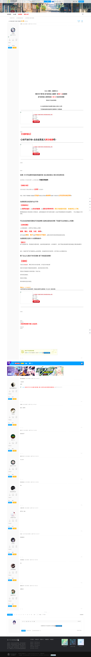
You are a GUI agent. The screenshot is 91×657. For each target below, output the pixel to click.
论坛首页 (9, 14)
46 (9, 39)
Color (24, 621)
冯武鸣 (13, 414)
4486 (16, 571)
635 (13, 442)
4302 (16, 494)
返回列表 (81, 614)
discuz (60, 1)
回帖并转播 (29, 630)
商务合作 (37, 639)
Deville (13, 543)
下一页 (44, 614)
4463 (16, 545)
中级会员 (9, 393)
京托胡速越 (13, 569)
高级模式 (79, 621)
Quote (30, 621)
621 (13, 468)
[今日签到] (90, 201)
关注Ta (22, 363)
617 (13, 416)
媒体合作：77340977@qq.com (35, 643)
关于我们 (32, 639)
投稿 (82, 1)
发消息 (14, 47)
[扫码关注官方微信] (90, 330)
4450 (16, 597)
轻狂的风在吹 (13, 491)
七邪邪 (13, 33)
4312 (16, 416)
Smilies (34, 621)
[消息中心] (90, 207)
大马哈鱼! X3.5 (23, 653)
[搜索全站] (90, 210)
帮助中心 (42, 639)
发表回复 (23, 630)
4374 (16, 468)
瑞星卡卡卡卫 (13, 465)
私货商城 (20, 14)
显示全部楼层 (28, 378)
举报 (81, 357)
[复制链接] (26, 21)
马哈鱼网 (7, 18)
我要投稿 (47, 639)
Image (26, 621)
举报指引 (52, 639)
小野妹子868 (13, 517)
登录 (28, 352)
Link (28, 621)
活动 (56, 1)
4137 (12, 526)
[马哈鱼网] (12, 1)
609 (13, 494)
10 (31, 614)
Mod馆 (14, 14)
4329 (16, 390)
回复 (22, 358)
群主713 (13, 439)
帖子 (25, 1)
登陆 (74, 1)
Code (32, 621)
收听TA (10, 47)
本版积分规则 (79, 630)
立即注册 (40, 352)
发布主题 (9, 614)
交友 (58, 1)
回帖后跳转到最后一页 (37, 630)
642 (13, 597)
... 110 (34, 614)
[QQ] (53, 655)
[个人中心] (90, 198)
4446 (16, 442)
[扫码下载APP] (90, 333)
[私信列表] (90, 204)
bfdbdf (23, 387)
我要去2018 (13, 595)
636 (13, 545)
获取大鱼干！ (42, 653)
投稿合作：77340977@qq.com (35, 645)
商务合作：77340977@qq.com (35, 642)
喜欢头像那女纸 (13, 388)
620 (13, 390)
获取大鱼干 (26, 14)
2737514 (13, 45)
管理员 (9, 42)
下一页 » (45, 612)
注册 (76, 1)
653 (13, 571)
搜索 (48, 1)
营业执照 (20, 655)
